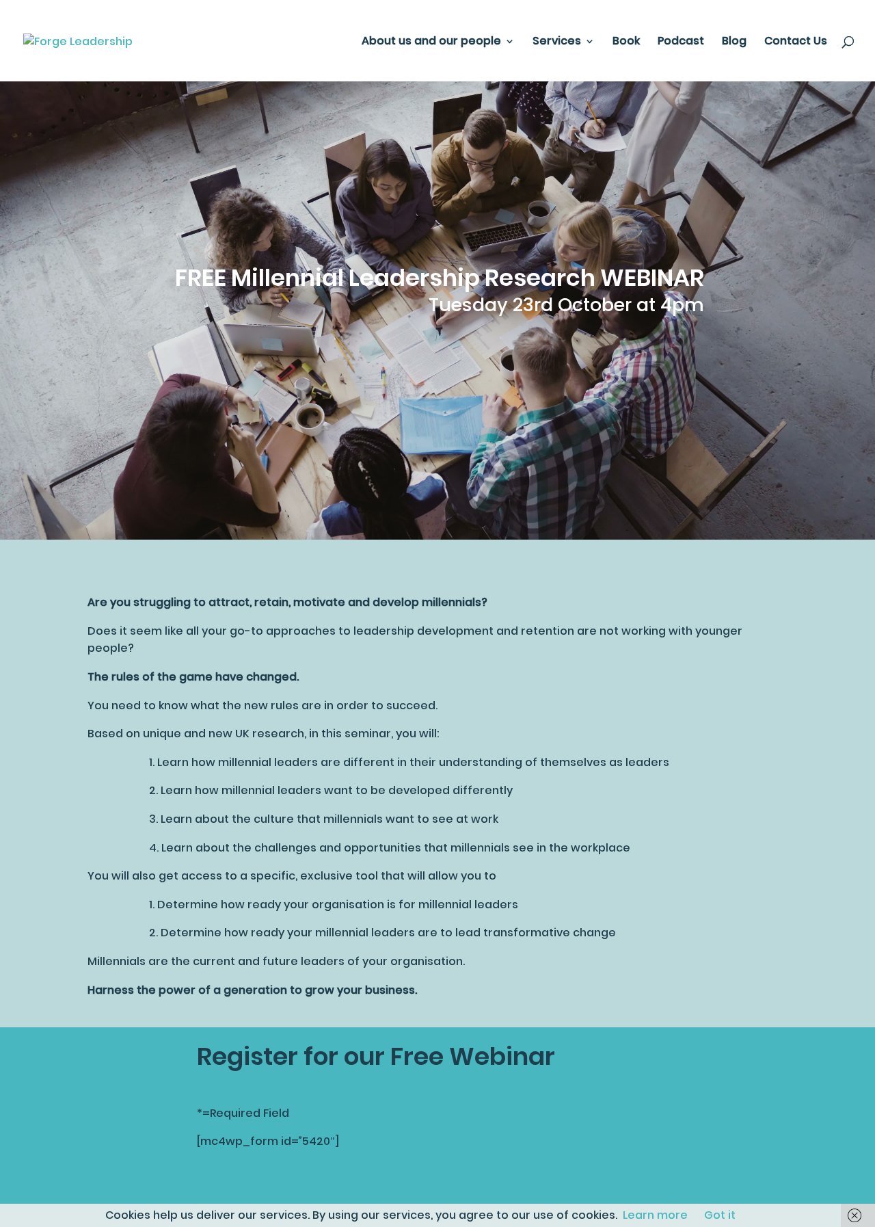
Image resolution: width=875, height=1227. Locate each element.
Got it (720, 1215)
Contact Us (795, 42)
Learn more (655, 1215)
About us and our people (431, 42)
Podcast (681, 42)
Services (557, 42)
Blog (734, 42)
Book (626, 42)
